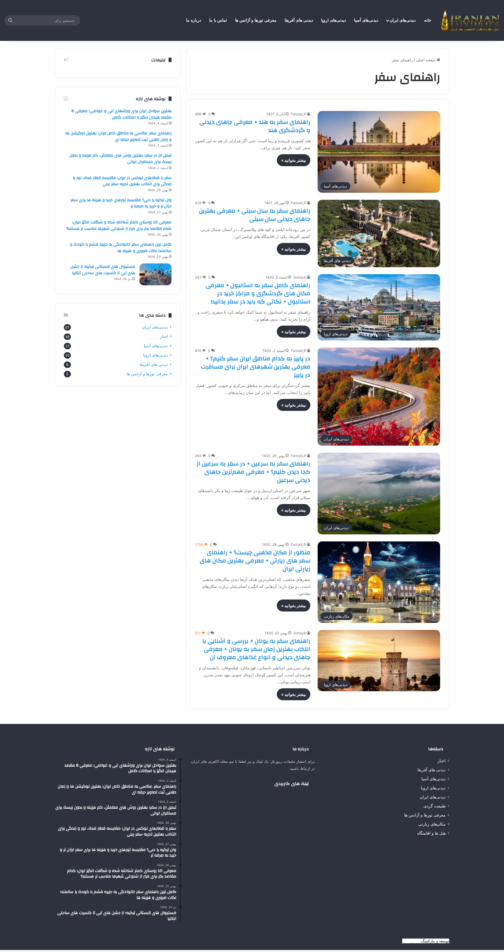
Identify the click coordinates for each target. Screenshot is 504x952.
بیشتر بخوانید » (293, 160)
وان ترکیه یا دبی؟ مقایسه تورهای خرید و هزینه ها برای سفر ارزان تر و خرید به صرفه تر (121, 203)
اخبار (164, 336)
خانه (427, 20)
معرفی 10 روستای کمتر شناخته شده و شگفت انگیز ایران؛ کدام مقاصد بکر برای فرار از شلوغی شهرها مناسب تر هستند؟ (119, 225)
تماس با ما (218, 20)
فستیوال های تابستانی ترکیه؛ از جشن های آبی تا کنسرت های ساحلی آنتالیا (103, 270)
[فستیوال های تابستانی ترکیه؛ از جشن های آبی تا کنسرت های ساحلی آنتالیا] (155, 274)
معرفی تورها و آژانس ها (255, 20)
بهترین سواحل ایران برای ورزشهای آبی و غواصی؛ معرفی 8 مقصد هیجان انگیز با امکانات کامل (121, 114)
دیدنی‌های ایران (403, 20)
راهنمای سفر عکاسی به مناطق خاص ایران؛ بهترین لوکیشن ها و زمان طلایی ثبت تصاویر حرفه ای (118, 136)
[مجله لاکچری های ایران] (470, 20)
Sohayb (299, 277)
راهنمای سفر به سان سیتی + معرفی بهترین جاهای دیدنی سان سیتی (254, 214)
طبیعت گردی (435, 806)
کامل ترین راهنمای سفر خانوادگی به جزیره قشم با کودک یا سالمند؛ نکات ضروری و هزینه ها (121, 248)
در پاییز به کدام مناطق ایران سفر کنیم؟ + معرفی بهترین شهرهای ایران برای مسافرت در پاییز (255, 366)
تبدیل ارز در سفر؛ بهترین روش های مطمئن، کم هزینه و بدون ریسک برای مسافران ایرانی (120, 159)
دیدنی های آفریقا (299, 20)
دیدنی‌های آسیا (366, 20)
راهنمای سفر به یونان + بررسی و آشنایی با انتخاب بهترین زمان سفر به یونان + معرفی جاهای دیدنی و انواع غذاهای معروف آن (256, 649)
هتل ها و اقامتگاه (431, 833)
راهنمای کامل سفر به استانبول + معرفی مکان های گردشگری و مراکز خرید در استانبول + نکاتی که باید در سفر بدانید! (258, 293)
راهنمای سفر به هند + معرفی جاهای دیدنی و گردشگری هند (255, 126)
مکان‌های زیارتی (432, 824)
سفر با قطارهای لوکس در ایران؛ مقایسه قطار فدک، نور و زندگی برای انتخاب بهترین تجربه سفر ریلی (122, 181)
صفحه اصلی (426, 60)
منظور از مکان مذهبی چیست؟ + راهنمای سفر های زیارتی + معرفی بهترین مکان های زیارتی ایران (255, 560)
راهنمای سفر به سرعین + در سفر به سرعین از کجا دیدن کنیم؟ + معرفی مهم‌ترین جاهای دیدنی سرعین (253, 471)
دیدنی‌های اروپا (333, 20)
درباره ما (193, 20)
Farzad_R (298, 114)
